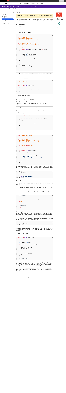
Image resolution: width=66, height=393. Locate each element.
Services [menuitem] (33, 3)
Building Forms (5, 17)
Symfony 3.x (38, 15)
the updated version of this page (25, 17)
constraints (19, 182)
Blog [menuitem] (37, 3)
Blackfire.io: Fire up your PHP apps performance (15, 0)
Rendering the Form (6, 23)
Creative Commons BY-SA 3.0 (39, 277)
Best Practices (14, 8)
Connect (62, 0)
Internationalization (21, 274)
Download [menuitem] (42, 3)
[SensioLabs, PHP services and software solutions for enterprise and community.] (62, 4)
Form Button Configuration (7, 20)
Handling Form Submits (6, 24)
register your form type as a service (27, 96)
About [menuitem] (19, 3)
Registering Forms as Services (8, 19)
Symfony (3, 0)
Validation (4, 22)
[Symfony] (9, 3)
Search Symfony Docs (6, 12)
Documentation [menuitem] (26, 3)
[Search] (65, 0)
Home (3, 8)
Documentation (8, 8)
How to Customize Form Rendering (47, 228)
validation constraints (36, 182)
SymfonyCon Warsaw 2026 (7, 6)
